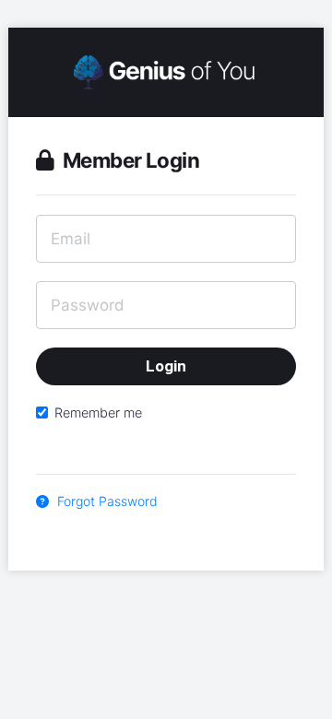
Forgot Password (105, 501)
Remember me (98, 412)
